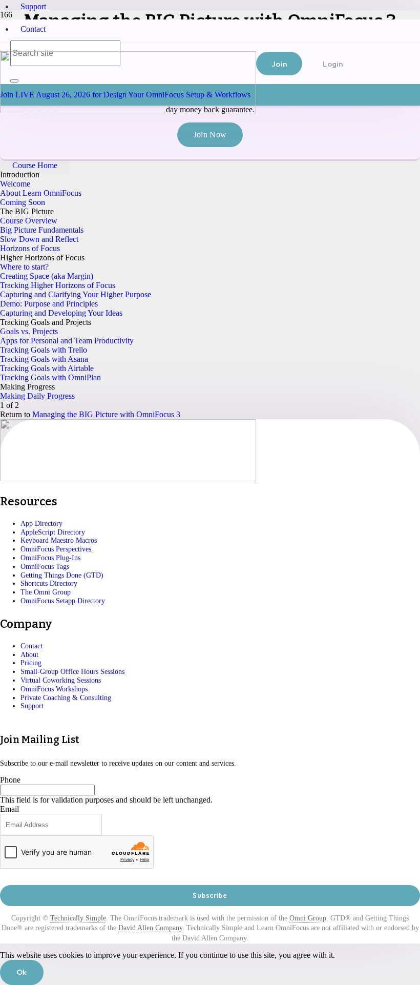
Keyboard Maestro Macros (58, 540)
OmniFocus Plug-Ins (50, 558)
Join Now (210, 134)
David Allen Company (150, 928)
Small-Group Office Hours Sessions (72, 671)
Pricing (30, 663)
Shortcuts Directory (48, 583)
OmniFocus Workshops (54, 689)
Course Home (34, 165)
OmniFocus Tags (44, 566)
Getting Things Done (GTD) (61, 575)
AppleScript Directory (52, 532)
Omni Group (307, 918)
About (29, 655)
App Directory (41, 523)
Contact (33, 29)
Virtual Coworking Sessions (60, 680)
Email (9, 809)
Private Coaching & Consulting (65, 698)
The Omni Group (45, 592)
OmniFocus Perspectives (55, 549)
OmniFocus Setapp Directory (62, 601)
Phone (10, 779)
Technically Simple (78, 918)
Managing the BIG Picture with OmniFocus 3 (106, 414)
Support (33, 6)
